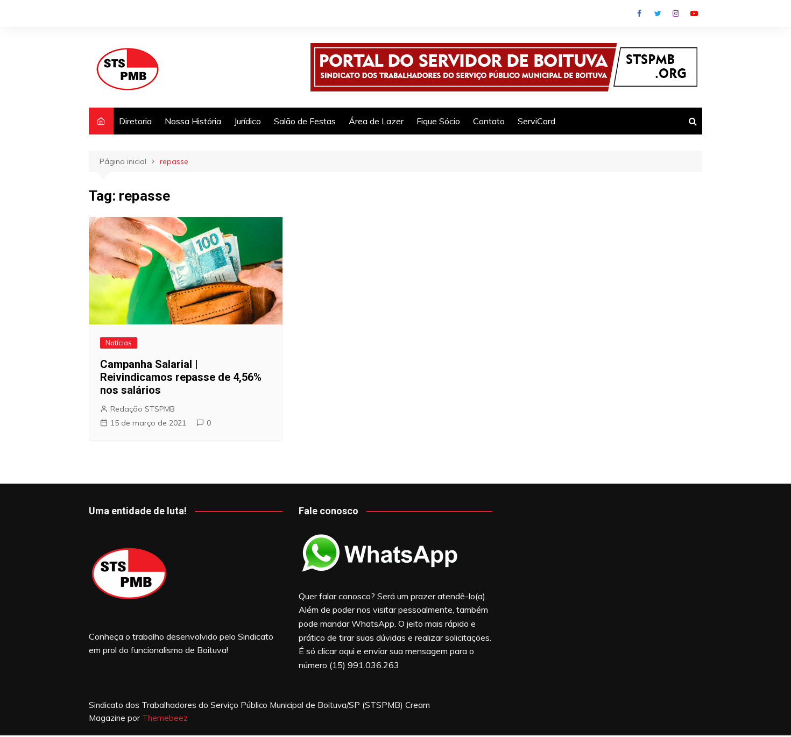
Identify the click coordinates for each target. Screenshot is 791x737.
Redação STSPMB (142, 409)
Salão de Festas (305, 121)
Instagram (676, 13)
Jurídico (247, 121)
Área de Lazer (376, 121)
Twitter (657, 13)
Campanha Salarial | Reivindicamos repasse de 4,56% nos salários (181, 377)
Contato (489, 121)
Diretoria (135, 121)
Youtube (694, 13)
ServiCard (536, 121)
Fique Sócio (438, 121)
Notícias (118, 342)
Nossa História (193, 121)
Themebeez (165, 718)
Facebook (639, 13)
